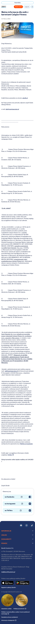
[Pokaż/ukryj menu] (32, 6)
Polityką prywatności (26, 444)
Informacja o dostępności (8, 620)
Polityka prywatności (19, 608)
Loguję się (27, 6)
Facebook (21, 525)
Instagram (26, 525)
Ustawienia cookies (6, 608)
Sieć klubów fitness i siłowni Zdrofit (4, 7)
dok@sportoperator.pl (12, 109)
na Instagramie (10, 504)
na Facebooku (9, 497)
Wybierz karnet (18, 6)
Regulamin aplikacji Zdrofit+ (8, 587)
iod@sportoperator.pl (11, 371)
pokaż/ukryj (33, 531)
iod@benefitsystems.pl (8, 572)
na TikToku (8, 510)
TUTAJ (10, 455)
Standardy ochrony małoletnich (9, 617)
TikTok (32, 525)
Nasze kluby (17, 2)
